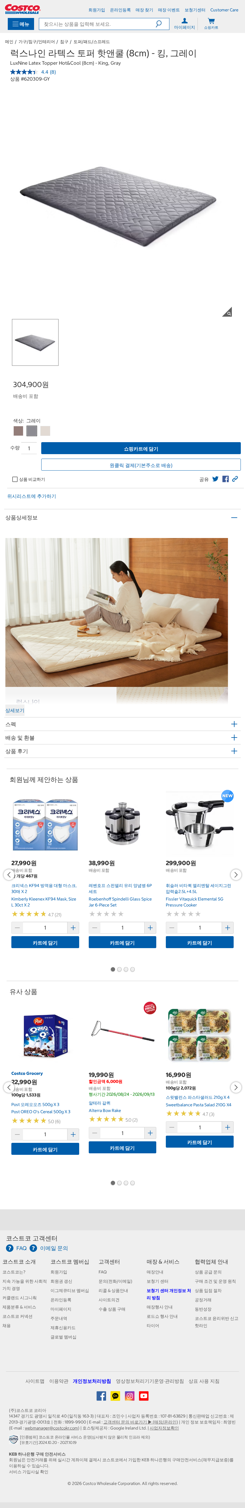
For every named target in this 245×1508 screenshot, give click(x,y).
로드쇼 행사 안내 (162, 1316)
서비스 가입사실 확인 (28, 1471)
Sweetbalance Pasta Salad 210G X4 (199, 1104)
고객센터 (109, 1261)
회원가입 (58, 1272)
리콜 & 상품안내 (113, 1290)
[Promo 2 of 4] (119, 970)
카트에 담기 (45, 943)
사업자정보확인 (164, 1428)
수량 (15, 448)
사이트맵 (35, 1381)
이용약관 (58, 1381)
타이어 (153, 1325)
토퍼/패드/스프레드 (92, 41)
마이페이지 (60, 1309)
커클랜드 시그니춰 (19, 1297)
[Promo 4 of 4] (132, 970)
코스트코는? (13, 1272)
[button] (162, 24)
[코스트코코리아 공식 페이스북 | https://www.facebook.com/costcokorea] (102, 1398)
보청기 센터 (158, 1281)
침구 (64, 41)
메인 (9, 41)
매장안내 (155, 1272)
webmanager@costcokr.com (51, 1428)
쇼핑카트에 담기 (141, 449)
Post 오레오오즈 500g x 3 (35, 1104)
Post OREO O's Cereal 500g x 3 (40, 1111)
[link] (215, 479)
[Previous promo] (9, 874)
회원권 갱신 (61, 1281)
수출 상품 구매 (112, 1309)
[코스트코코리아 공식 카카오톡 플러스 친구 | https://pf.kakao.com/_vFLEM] (116, 1398)
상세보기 (14, 710)
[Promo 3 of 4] (125, 970)
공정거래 (203, 1299)
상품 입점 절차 (208, 1290)
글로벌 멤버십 (63, 1337)
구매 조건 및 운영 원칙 (215, 1281)
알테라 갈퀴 (100, 1103)
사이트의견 (109, 1299)
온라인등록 (60, 1299)
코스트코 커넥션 (17, 1316)
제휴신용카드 (63, 1327)
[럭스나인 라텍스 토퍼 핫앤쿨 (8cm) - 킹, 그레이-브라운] (18, 431)
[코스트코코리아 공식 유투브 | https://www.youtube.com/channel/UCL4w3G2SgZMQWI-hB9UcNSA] (143, 1398)
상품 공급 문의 (208, 1272)
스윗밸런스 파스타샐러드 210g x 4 (198, 1097)
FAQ (103, 1272)
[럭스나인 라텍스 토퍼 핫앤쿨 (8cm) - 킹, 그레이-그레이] (32, 431)
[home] (22, 9)
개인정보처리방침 (92, 1381)
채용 (6, 1325)
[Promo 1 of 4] (112, 970)
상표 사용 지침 (204, 1381)
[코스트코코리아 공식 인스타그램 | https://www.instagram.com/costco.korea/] (130, 1398)
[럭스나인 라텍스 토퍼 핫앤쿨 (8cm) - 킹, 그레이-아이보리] (45, 431)
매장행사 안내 (160, 1307)
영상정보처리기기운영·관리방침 (150, 1381)
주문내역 (58, 1318)
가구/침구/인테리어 (37, 41)
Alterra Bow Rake (105, 1110)
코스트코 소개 (19, 1261)
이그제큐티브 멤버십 (69, 1290)
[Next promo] (236, 874)
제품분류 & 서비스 (19, 1307)
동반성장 (203, 1309)
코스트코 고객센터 (32, 1238)
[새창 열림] (14, 1441)
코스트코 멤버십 (69, 1261)
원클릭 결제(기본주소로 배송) (141, 465)
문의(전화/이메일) (115, 1281)
